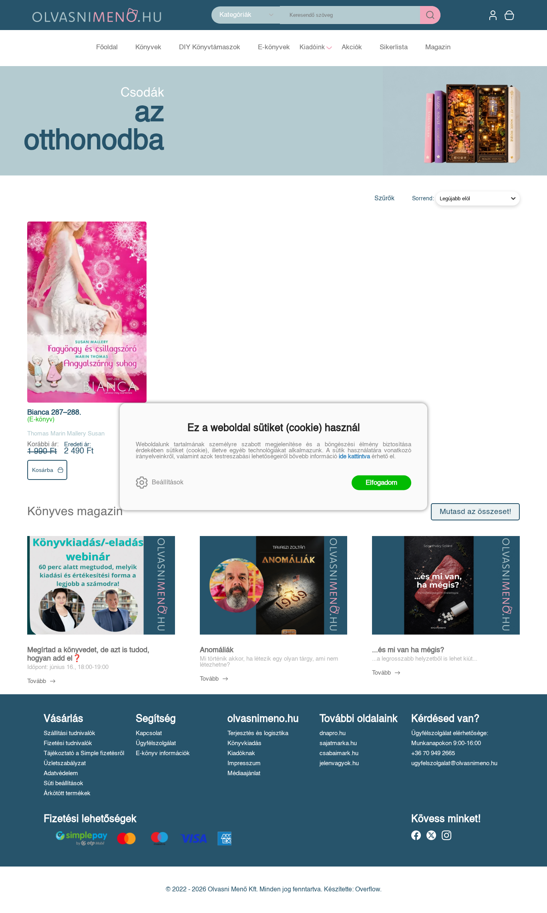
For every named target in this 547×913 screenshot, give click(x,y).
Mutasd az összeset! (475, 512)
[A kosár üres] (510, 15)
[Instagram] (446, 835)
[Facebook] (416, 835)
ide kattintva (354, 456)
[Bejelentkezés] (493, 15)
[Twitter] (431, 835)
